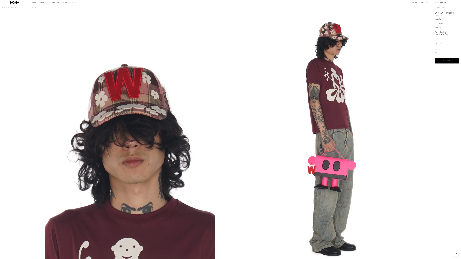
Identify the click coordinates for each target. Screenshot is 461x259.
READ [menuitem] (65, 2)
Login (437, 2)
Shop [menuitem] (42, 2)
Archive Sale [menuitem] (54, 2)
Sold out (447, 60)
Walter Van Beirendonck (445, 13)
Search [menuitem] (75, 2)
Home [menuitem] (34, 2)
